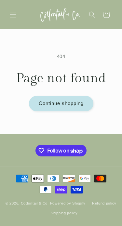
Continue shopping (61, 103)
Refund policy (104, 203)
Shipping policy (64, 213)
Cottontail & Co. (35, 203)
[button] (13, 14)
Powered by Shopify (68, 203)
